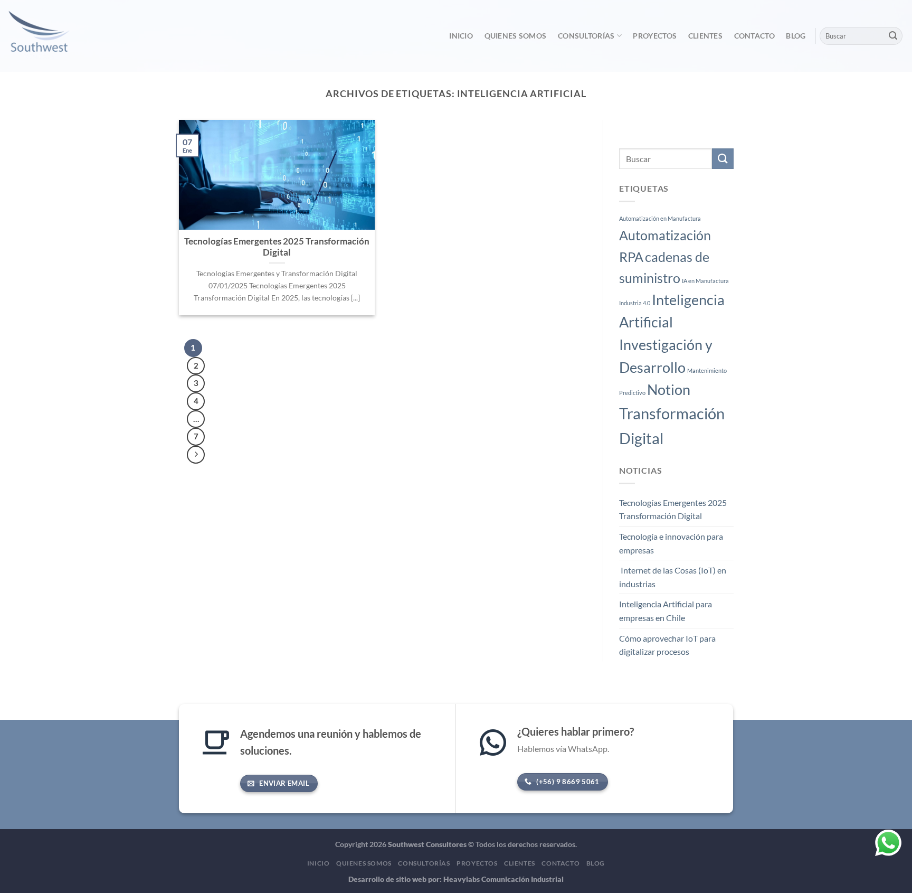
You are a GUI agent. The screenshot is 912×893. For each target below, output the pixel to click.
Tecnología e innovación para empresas (671, 543)
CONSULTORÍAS (586, 35)
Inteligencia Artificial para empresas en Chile (665, 611)
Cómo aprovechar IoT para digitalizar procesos (667, 645)
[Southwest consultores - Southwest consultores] (61, 36)
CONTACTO (754, 35)
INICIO (461, 35)
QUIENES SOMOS (515, 35)
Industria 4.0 (634, 302)
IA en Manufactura (705, 280)
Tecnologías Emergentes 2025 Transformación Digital (673, 509)
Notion (668, 389)
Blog (795, 35)
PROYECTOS (655, 35)
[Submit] (893, 36)
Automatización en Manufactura (660, 218)
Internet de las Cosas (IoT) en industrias (672, 577)
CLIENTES (705, 35)
